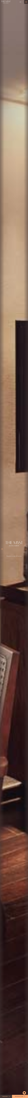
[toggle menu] (26, 2)
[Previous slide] (2, 549)
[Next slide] (26, 549)
